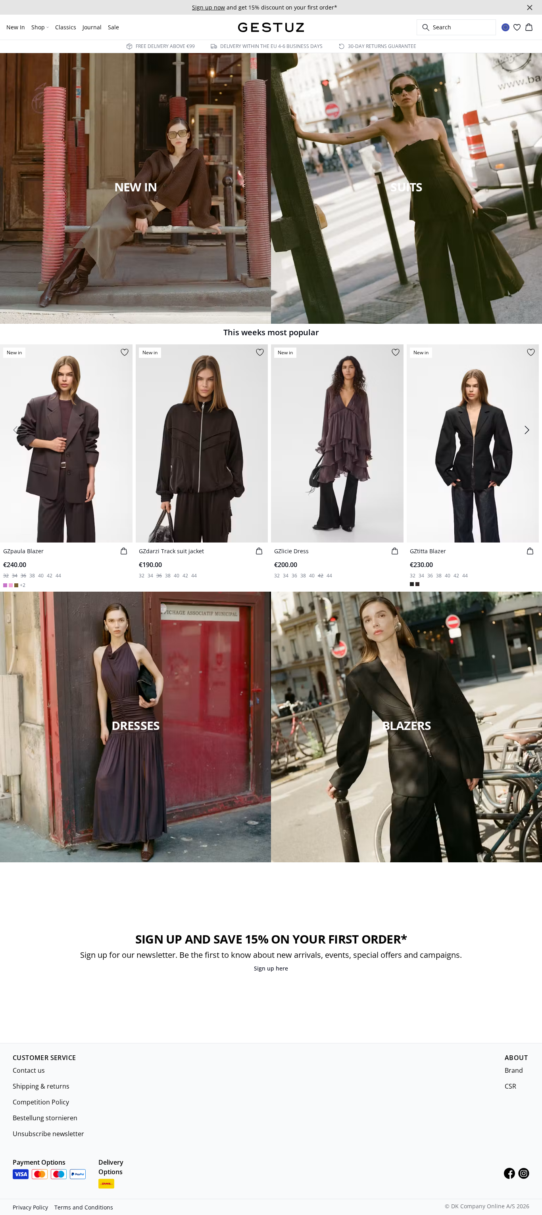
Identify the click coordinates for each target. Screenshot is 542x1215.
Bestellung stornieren (45, 1118)
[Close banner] (530, 7)
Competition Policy (41, 1102)
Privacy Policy (30, 1207)
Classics (65, 27)
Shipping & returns (41, 1086)
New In (15, 27)
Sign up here (271, 968)
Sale (113, 27)
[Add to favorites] (124, 352)
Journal (92, 27)
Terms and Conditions (83, 1207)
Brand (514, 1070)
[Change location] (505, 27)
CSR (510, 1086)
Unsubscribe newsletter (48, 1133)
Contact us (29, 1070)
